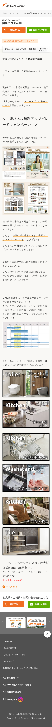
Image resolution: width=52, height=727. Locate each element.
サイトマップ (8, 661)
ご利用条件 (7, 641)
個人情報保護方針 (10, 648)
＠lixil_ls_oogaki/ (12, 580)
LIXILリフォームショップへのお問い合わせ (22, 668)
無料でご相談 (40, 30)
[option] (16, 622)
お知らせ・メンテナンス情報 (14, 655)
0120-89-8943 (13, 604)
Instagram (12, 699)
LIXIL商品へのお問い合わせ (19, 684)
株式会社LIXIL (13, 677)
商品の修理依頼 (14, 692)
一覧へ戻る (12, 587)
